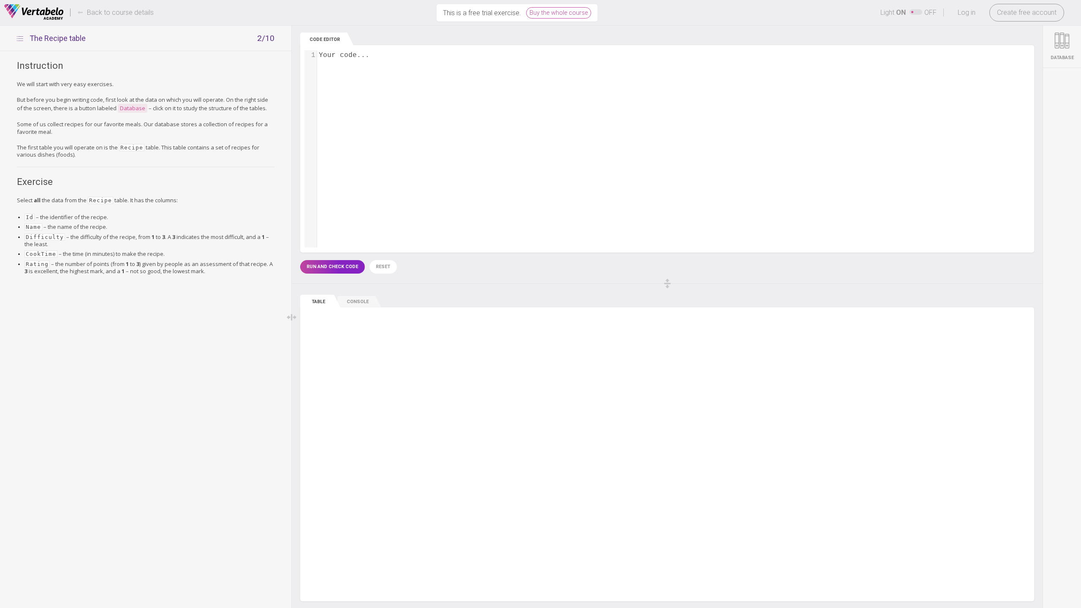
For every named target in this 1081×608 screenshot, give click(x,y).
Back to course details (120, 12)
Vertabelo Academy (33, 12)
